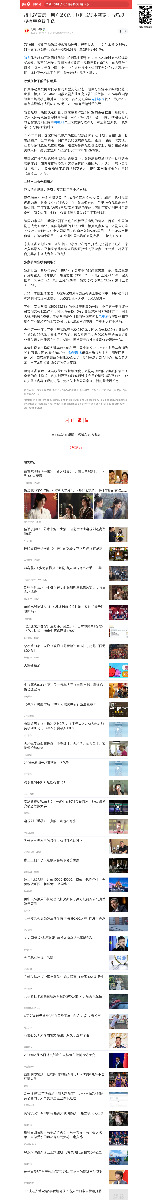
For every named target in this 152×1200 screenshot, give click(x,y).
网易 (26, 4)
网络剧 (59, 122)
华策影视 (75, 352)
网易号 (37, 4)
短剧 (27, 58)
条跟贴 (75, 447)
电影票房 (97, 99)
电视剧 (103, 316)
